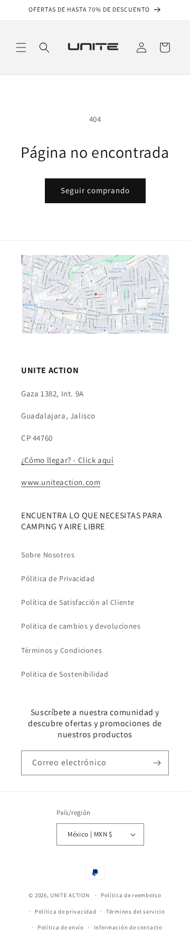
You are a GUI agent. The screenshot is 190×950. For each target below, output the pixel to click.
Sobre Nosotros (47, 554)
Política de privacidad (65, 911)
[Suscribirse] (156, 762)
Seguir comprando (95, 190)
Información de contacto (128, 927)
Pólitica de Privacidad (57, 578)
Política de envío (60, 927)
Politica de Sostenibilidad (65, 674)
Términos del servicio (135, 911)
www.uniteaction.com (60, 482)
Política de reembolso (131, 895)
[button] (21, 47)
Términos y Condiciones (61, 650)
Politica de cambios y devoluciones (80, 626)
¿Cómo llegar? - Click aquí (67, 460)
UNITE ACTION (69, 895)
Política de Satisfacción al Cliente (78, 602)
